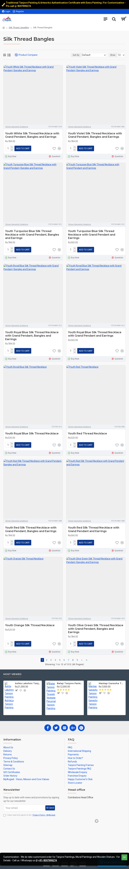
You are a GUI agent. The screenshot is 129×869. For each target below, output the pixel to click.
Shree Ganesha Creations (16, 127)
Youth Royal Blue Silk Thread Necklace (32, 433)
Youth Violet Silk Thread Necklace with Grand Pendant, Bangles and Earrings (95, 135)
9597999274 (24, 6)
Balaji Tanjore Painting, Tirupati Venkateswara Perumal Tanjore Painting (69, 683)
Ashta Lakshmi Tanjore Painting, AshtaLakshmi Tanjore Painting (27, 683)
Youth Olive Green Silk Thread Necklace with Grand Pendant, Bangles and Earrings (95, 629)
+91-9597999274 (47, 860)
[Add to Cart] (16, 690)
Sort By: (76, 55)
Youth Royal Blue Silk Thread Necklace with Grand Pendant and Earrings (94, 334)
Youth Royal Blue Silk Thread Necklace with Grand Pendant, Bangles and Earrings (32, 336)
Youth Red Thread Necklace (87, 433)
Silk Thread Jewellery (19, 27)
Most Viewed (12, 674)
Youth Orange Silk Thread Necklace (30, 625)
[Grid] (4, 55)
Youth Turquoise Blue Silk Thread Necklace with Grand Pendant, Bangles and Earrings (32, 234)
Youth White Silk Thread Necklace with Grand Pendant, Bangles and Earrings (32, 135)
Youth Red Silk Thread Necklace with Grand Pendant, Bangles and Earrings (30, 529)
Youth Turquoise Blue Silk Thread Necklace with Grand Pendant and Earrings (91, 234)
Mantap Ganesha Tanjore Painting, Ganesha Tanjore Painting (111, 683)
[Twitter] (56, 727)
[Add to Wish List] (54, 148)
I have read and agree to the (31, 815)
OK (124, 857)
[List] (9, 55)
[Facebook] (47, 727)
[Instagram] (64, 727)
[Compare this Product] (59, 148)
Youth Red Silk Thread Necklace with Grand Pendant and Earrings (93, 529)
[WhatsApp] (81, 727)
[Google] (73, 727)
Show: (113, 55)
